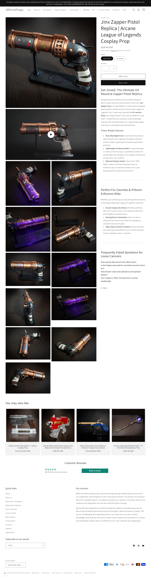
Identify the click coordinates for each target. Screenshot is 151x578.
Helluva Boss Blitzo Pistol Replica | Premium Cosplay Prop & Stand (93, 447)
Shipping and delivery (13, 505)
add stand (107, 58)
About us (9, 497)
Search (8, 494)
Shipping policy (68, 573)
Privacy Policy (10, 521)
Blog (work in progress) (14, 501)
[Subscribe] (42, 545)
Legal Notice (10, 532)
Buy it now (123, 83)
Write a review (95, 471)
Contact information (90, 573)
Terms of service (56, 573)
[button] (61, 10)
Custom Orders (11, 513)
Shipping (113, 50)
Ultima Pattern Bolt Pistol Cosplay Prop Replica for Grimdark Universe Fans (58, 447)
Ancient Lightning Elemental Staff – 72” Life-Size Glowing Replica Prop (128, 447)
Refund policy (10, 517)
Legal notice (78, 573)
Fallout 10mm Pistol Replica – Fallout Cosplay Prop (23, 447)
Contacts (9, 525)
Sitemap (8, 529)
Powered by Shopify (24, 573)
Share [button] (105, 288)
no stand (120, 58)
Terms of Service (11, 509)
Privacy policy (46, 573)
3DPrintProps (14, 573)
